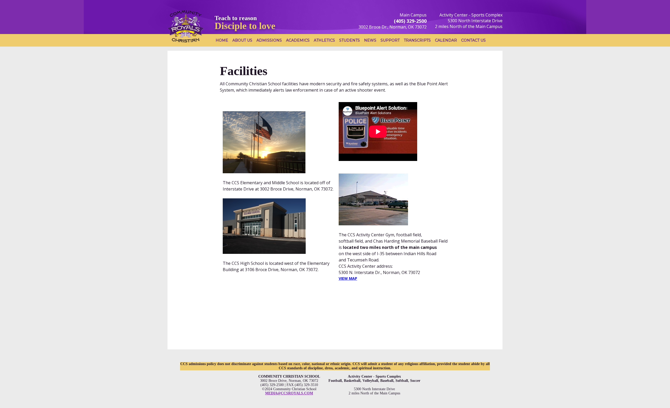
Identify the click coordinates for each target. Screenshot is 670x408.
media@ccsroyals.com (289, 393)
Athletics (324, 40)
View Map (348, 278)
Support (390, 40)
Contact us (473, 40)
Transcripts (417, 40)
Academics (298, 40)
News (370, 40)
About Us (242, 40)
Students (349, 40)
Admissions (269, 40)
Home (222, 40)
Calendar (446, 40)
